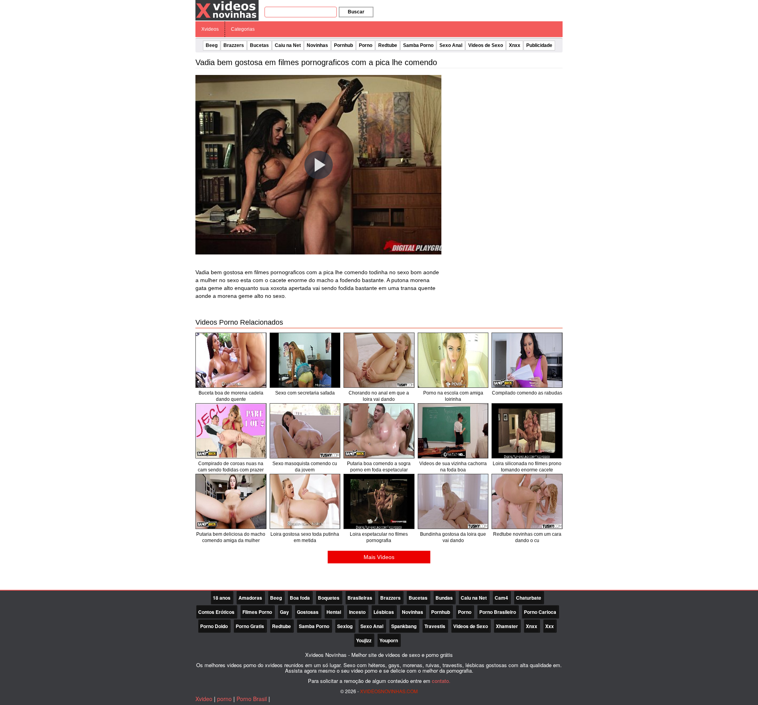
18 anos (222, 597)
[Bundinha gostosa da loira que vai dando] (453, 501)
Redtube (387, 45)
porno (224, 699)
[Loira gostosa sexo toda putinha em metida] (305, 501)
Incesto (357, 611)
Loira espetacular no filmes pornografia (379, 537)
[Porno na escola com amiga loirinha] (453, 360)
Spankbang (404, 626)
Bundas (444, 597)
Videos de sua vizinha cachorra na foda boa (453, 467)
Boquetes (329, 597)
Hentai (333, 611)
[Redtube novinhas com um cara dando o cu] (527, 501)
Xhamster (507, 626)
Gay (284, 611)
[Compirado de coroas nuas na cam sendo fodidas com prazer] (231, 431)
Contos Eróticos (216, 611)
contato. (441, 680)
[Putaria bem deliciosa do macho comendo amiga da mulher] (231, 501)
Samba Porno (418, 45)
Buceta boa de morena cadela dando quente (231, 396)
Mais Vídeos (379, 557)
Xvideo (203, 699)
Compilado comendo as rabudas (527, 393)
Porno (365, 45)
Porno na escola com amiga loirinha (453, 396)
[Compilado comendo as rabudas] (527, 360)
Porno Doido (214, 626)
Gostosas (308, 611)
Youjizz (363, 640)
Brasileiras (359, 597)
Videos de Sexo (485, 45)
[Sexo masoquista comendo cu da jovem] (305, 431)
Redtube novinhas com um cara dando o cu (527, 537)
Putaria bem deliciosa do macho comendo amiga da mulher (230, 537)
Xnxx (514, 45)
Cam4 (501, 597)
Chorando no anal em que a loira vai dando (379, 396)
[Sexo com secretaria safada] (305, 360)
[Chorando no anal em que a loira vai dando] (379, 360)
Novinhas (317, 45)
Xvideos (210, 29)
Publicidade (539, 45)
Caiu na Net (288, 45)
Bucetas (259, 45)
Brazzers (233, 45)
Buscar (356, 12)
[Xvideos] (227, 10)
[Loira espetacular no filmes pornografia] (379, 501)
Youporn (388, 640)
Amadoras (250, 597)
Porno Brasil (251, 699)
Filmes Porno (257, 611)
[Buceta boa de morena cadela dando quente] (231, 360)
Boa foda (300, 597)
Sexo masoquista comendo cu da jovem (304, 467)
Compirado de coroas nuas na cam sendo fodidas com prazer (231, 467)
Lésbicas (383, 611)
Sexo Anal (450, 45)
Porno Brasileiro (497, 611)
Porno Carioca (540, 611)
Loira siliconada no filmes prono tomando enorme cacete (527, 467)
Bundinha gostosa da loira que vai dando (453, 537)
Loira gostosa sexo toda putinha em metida (304, 537)
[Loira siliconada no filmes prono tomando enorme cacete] (527, 431)
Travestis (434, 626)
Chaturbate (528, 597)
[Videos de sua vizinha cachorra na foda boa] (453, 431)
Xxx (549, 626)
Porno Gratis (250, 626)
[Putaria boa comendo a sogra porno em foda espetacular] (379, 431)
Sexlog (345, 626)
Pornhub (343, 45)
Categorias (243, 29)
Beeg (212, 45)
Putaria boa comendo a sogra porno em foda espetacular (379, 467)
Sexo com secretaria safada (305, 393)
